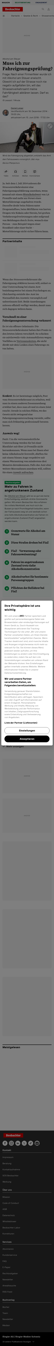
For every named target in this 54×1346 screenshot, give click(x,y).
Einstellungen (27, 730)
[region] (27, 673)
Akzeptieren (27, 738)
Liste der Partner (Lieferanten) (20, 723)
